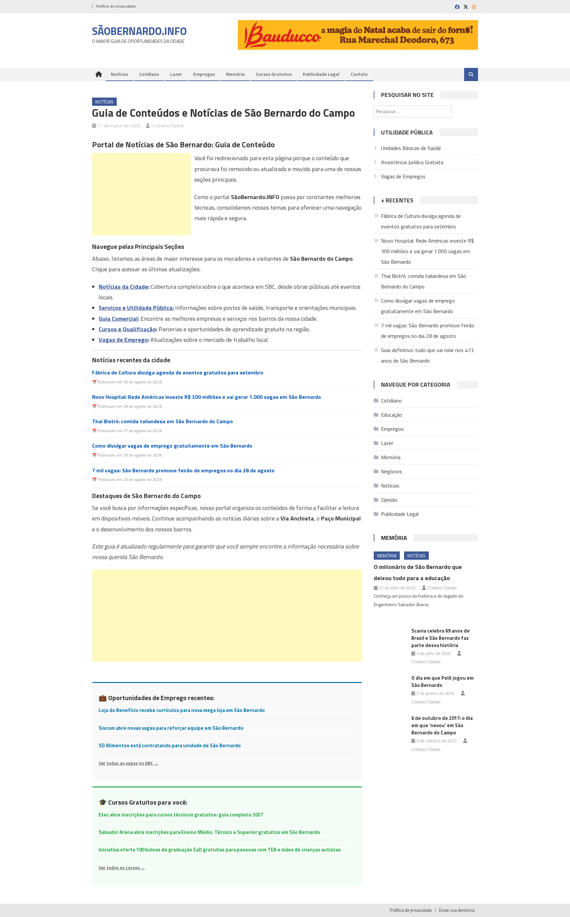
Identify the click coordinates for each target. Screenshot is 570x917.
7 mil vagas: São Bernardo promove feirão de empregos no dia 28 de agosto (183, 470)
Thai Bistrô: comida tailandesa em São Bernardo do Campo (162, 421)
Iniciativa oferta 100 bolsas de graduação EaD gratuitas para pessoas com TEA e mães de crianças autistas (220, 849)
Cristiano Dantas (167, 125)
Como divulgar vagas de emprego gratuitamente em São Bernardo (172, 445)
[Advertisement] (141, 194)
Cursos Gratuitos (274, 74)
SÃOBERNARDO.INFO (139, 31)
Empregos (204, 74)
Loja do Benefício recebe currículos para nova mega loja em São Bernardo (182, 710)
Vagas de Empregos (403, 176)
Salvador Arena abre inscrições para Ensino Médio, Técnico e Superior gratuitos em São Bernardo (209, 832)
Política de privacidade (116, 6)
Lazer (176, 74)
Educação (391, 415)
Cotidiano (149, 74)
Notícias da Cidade (123, 286)
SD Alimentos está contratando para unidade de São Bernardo (170, 745)
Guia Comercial (118, 318)
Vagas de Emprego (123, 339)
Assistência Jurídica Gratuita (412, 162)
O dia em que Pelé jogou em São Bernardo (442, 681)
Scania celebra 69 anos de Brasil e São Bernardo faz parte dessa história (440, 638)
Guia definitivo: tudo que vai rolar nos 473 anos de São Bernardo (427, 355)
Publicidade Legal (321, 74)
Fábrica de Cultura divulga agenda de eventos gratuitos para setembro (177, 372)
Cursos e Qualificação (127, 329)
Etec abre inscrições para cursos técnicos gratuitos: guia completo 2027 (181, 814)
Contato (359, 74)
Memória (235, 74)
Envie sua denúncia (457, 910)
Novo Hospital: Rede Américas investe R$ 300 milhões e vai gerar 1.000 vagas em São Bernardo (206, 397)
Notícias (119, 74)
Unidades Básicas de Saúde (411, 148)
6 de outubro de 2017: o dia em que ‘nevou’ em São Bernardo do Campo (442, 725)
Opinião (389, 500)
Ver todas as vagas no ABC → (128, 763)
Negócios (391, 471)
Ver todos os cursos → (122, 867)
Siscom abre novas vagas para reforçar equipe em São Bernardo (171, 728)
